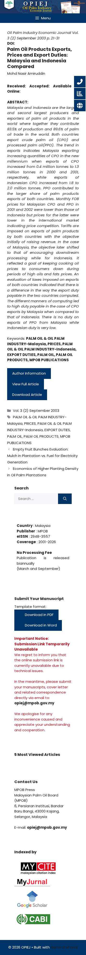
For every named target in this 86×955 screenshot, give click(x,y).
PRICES (54, 343)
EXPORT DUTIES (21, 354)
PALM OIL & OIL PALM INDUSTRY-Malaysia (35, 341)
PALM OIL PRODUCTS (41, 436)
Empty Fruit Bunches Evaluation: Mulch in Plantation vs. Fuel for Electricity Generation (42, 456)
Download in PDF (39, 614)
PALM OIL (45, 354)
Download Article (27, 394)
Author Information (29, 373)
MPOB (42, 531)
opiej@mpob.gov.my (34, 703)
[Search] (65, 498)
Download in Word (40, 625)
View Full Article (25, 384)
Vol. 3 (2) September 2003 (43, 35)
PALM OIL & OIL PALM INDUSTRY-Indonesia (41, 346)
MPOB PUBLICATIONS (49, 359)
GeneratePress (64, 947)
